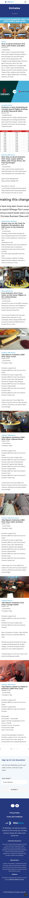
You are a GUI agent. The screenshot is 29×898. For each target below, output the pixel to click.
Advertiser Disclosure (14, 841)
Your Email (6, 778)
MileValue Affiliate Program (17, 879)
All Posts (14, 13)
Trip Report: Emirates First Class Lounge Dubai (12, 604)
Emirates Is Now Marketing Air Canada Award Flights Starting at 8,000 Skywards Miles (14, 109)
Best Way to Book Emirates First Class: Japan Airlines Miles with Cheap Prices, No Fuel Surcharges (13, 160)
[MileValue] (8, 2)
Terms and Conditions (14, 817)
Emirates (3, 41)
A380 (8, 155)
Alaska (3, 155)
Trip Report (4, 352)
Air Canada (4, 105)
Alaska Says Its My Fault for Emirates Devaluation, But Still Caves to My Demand (13, 225)
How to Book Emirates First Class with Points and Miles (13, 45)
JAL (6, 155)
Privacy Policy (14, 813)
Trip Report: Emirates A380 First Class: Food (13, 356)
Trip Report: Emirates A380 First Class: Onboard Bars (13, 438)
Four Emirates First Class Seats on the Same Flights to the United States (13, 295)
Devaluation (14, 221)
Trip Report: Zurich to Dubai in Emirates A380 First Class (14, 688)
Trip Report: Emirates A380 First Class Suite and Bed (13, 521)
